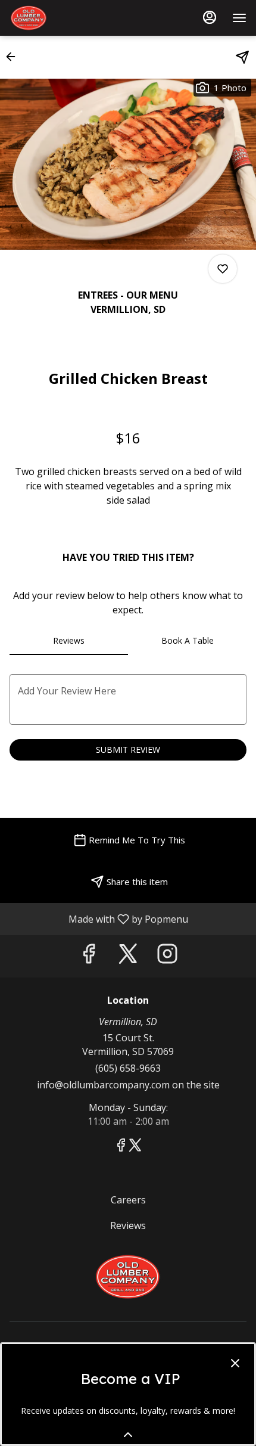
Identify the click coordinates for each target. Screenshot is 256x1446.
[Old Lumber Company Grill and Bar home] (63, 18)
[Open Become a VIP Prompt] (128, 1435)
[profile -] (209, 17)
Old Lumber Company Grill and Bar (128, 1277)
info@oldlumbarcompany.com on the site (128, 1084)
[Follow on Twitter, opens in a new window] (128, 956)
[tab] (69, 640)
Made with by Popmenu (98, 918)
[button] (14, 56)
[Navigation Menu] (239, 18)
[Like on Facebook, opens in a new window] (88, 956)
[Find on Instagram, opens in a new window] (167, 956)
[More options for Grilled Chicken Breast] (222, 269)
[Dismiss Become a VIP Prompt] (235, 1363)
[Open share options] (242, 57)
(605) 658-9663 (128, 1068)
